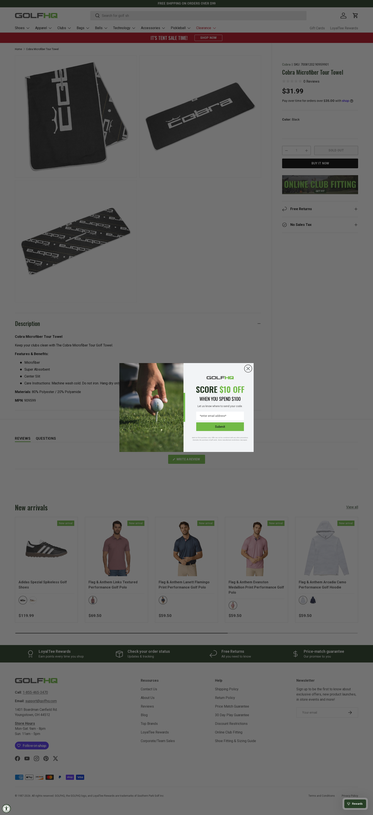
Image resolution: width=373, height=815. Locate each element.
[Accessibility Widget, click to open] (6, 808)
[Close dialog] (248, 368)
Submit (220, 426)
